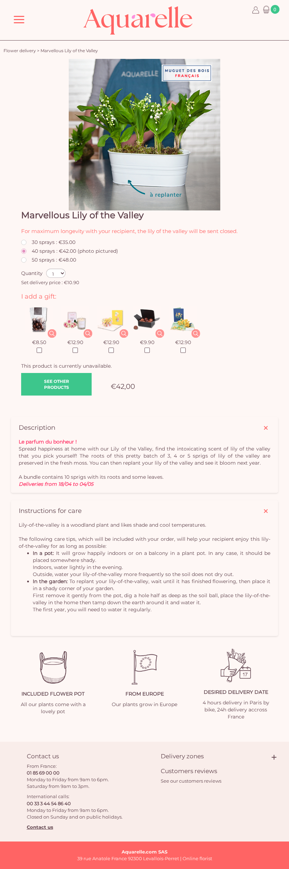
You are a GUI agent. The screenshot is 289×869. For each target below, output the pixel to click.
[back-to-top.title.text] (280, 800)
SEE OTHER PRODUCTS (56, 384)
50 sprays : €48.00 (54, 260)
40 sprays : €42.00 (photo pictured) (75, 251)
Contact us (40, 827)
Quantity (32, 273)
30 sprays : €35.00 (53, 242)
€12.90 (75, 342)
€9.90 (147, 342)
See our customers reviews (191, 781)
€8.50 (39, 342)
